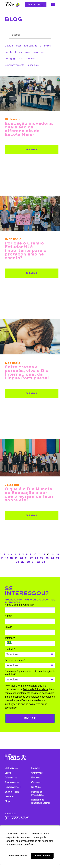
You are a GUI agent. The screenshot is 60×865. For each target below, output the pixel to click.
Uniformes (36, 772)
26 (52, 558)
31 (33, 562)
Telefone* (10, 638)
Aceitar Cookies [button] (42, 855)
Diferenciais (11, 777)
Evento (8, 52)
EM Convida (30, 45)
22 (31, 558)
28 (17, 562)
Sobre (8, 772)
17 (7, 558)
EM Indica (45, 45)
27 (57, 558)
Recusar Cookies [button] (18, 855)
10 (35, 554)
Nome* (8, 616)
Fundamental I (12, 782)
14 (53, 554)
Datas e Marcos (13, 45)
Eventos (35, 768)
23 (36, 558)
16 (2, 558)
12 (43, 554)
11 (39, 554)
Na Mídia (36, 787)
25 (47, 558)
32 (38, 562)
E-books (35, 777)
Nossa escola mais (34, 52)
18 (11, 558)
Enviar (30, 718)
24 (41, 558)
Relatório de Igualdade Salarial (40, 801)
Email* (8, 627)
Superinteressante (14, 65)
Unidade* (10, 649)
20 (21, 558)
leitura (18, 52)
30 (28, 562)
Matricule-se (35, 4)
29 (22, 562)
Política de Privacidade (35, 689)
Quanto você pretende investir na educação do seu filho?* (30, 673)
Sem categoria (27, 58)
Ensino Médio (12, 791)
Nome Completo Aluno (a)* (19, 605)
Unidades (10, 796)
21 (26, 558)
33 (43, 562)
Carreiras (35, 782)
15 (57, 554)
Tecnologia (33, 65)
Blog (13, 19)
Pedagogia (10, 58)
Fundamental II (13, 787)
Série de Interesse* (15, 660)
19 (16, 558)
